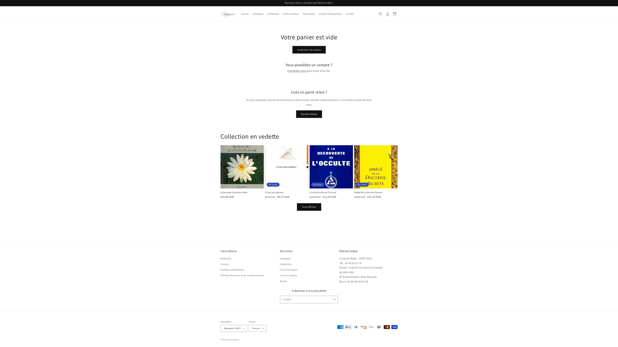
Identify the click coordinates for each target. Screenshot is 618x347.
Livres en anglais (288, 275)
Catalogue (285, 258)
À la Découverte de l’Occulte (323, 192)
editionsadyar (233, 339)
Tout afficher (309, 206)
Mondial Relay (309, 114)
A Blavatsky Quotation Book (233, 192)
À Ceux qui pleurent (274, 192)
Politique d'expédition (232, 269)
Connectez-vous (296, 70)
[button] (380, 13)
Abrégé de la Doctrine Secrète (368, 192)
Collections (286, 264)
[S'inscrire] (334, 299)
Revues (283, 281)
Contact (224, 264)
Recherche (225, 258)
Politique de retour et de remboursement (242, 275)
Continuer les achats (309, 49)
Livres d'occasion (289, 269)
